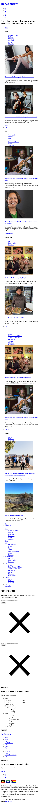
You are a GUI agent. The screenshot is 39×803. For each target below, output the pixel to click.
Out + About (12, 344)
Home (6, 126)
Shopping (11, 39)
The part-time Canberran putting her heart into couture (19, 77)
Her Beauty (11, 40)
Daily (12, 710)
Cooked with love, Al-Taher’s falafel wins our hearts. (18, 317)
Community (11, 339)
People (10, 143)
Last (23, 702)
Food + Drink (9, 234)
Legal (6, 753)
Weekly (13, 712)
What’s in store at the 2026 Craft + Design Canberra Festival (21, 117)
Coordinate (8, 801)
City (6, 326)
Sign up (3, 771)
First (23, 700)
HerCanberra (9, 3)
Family (10, 137)
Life (6, 127)
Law (9, 138)
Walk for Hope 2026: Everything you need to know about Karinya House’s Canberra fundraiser (20, 474)
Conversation (12, 135)
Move (10, 437)
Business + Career (13, 142)
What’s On (8, 525)
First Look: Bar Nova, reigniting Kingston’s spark (18, 277)
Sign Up (4, 730)
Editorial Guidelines (10, 755)
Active (7, 429)
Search (3, 602)
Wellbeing (11, 439)
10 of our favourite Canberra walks (14, 515)
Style (6, 28)
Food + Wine (12, 243)
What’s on (11, 343)
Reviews (11, 245)
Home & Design (13, 35)
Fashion (10, 37)
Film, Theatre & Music (15, 336)
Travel (10, 140)
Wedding (11, 145)
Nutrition (11, 440)
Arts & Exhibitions (14, 337)
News (12, 725)
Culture (10, 341)
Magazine (11, 44)
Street (10, 42)
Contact (7, 756)
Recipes (10, 241)
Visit (6, 524)
